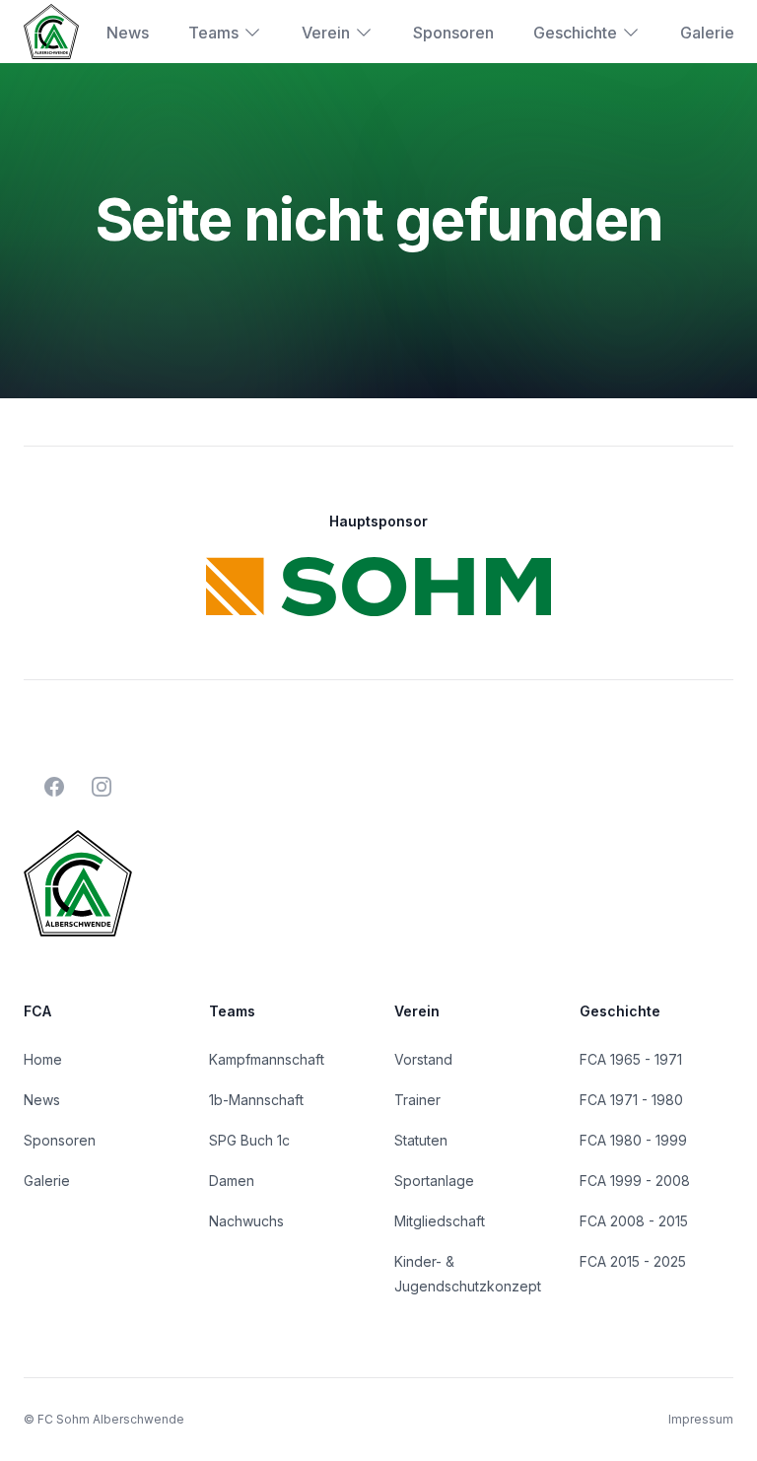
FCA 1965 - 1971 (631, 1059)
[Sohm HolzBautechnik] (378, 586)
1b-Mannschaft (256, 1099)
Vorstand (423, 1059)
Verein (326, 32)
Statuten (420, 1140)
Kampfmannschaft (266, 1059)
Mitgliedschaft (439, 1221)
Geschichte (575, 32)
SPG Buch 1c (249, 1140)
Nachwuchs (246, 1221)
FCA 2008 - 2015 (634, 1221)
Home (43, 1059)
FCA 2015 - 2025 (633, 1261)
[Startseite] (51, 31)
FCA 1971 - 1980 (631, 1099)
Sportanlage (434, 1180)
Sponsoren (453, 32)
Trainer (417, 1099)
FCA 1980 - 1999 (633, 1140)
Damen (231, 1180)
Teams (213, 32)
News (127, 32)
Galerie (707, 32)
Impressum (700, 1419)
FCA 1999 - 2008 (635, 1180)
